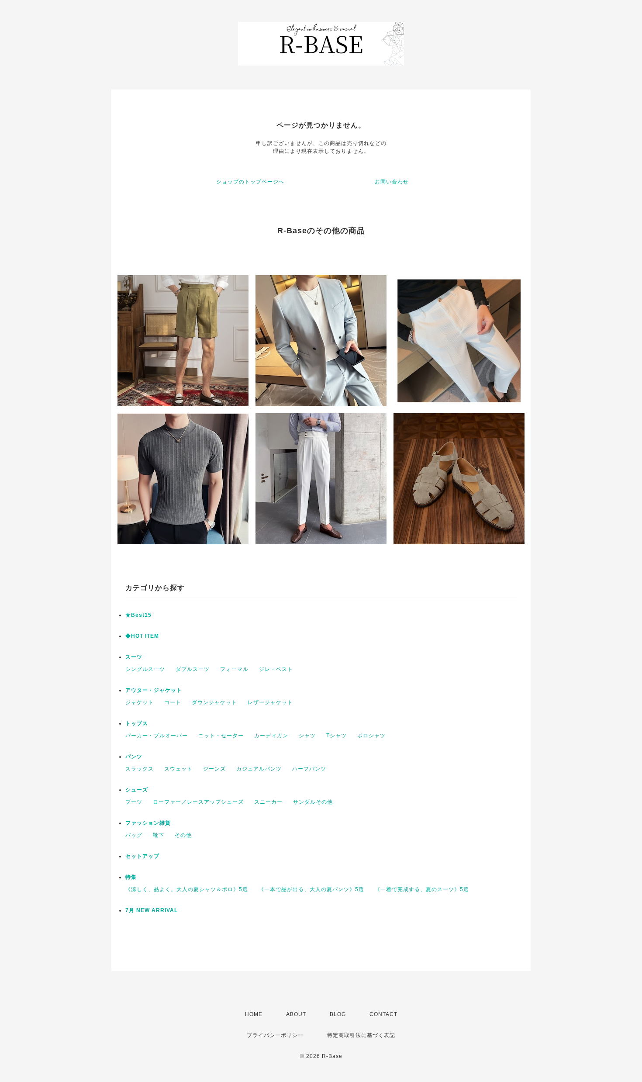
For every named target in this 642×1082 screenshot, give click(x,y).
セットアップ (142, 856)
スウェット (178, 769)
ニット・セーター (221, 736)
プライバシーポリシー (275, 1035)
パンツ (133, 757)
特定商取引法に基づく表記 (361, 1035)
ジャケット (139, 702)
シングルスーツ (145, 669)
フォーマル (234, 669)
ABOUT (296, 1014)
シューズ (136, 790)
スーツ (133, 657)
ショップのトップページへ (250, 182)
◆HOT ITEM (142, 636)
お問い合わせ (392, 182)
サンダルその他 (313, 802)
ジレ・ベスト (276, 669)
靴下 (158, 835)
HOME (253, 1014)
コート (172, 702)
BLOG (338, 1014)
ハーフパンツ (309, 769)
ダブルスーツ (193, 669)
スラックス (139, 769)
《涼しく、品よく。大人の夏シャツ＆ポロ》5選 (186, 889)
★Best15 (138, 615)
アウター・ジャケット (153, 690)
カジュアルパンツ (259, 769)
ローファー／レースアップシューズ (198, 802)
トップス (136, 723)
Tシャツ (336, 736)
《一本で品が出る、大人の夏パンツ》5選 (311, 889)
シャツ (307, 736)
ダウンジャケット (214, 702)
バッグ (133, 835)
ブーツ (133, 802)
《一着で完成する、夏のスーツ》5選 (422, 889)
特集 (131, 877)
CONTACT (383, 1014)
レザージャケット (270, 702)
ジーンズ (214, 769)
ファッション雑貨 (148, 823)
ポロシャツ (371, 736)
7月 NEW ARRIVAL (151, 910)
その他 (183, 835)
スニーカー (268, 802)
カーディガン (271, 736)
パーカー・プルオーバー (156, 736)
